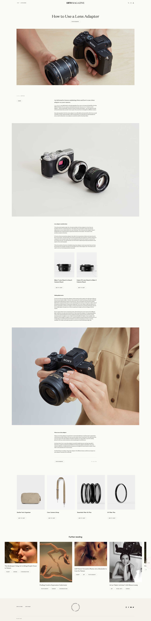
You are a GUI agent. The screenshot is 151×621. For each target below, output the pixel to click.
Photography (75, 21)
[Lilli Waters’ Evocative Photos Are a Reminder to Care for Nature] (90, 554)
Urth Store (20, 606)
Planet (8, 571)
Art (84, 574)
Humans (15, 571)
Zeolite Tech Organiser (24, 512)
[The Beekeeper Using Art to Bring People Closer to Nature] (21, 552)
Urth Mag (27, 606)
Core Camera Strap (53, 512)
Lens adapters (57, 105)
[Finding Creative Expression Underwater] (56, 562)
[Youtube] (131, 607)
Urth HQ (23, 95)
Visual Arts (119, 588)
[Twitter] (133, 607)
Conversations (25, 571)
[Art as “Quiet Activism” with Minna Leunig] (125, 562)
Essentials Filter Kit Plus (84, 512)
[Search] (128, 3)
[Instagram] (126, 607)
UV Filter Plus (111, 512)
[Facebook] (128, 607)
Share (19, 100)
